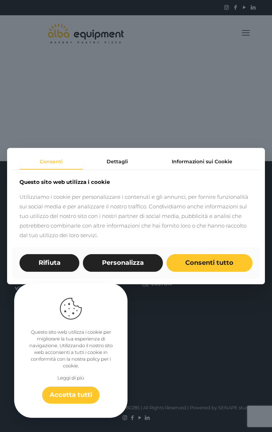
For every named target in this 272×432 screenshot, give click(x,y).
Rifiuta (50, 263)
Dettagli (117, 161)
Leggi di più (70, 378)
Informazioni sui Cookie (202, 161)
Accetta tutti (71, 395)
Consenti (51, 161)
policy (93, 359)
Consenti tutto (209, 263)
